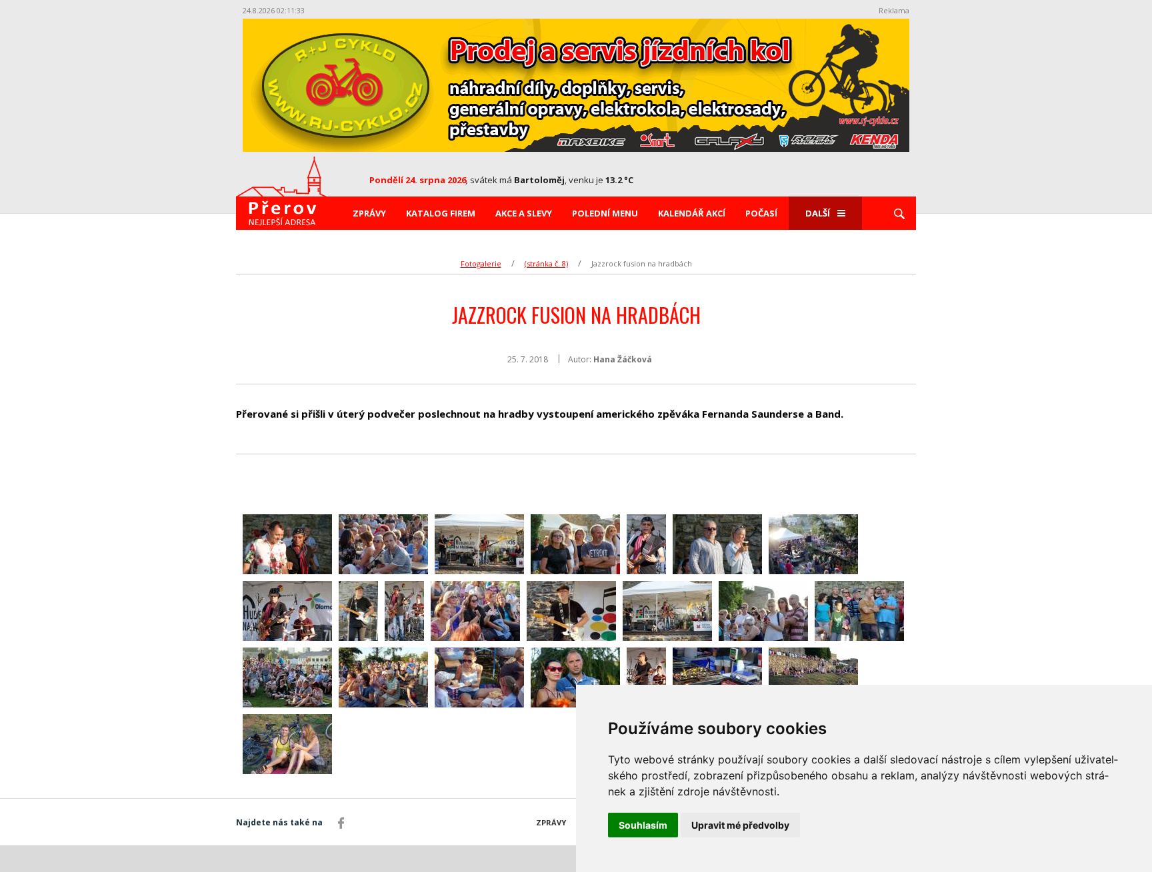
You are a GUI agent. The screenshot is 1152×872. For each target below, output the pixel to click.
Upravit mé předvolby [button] (740, 825)
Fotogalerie (481, 263)
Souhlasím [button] (643, 825)
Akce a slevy (523, 213)
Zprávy (369, 213)
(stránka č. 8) (546, 263)
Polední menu (605, 213)
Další (817, 213)
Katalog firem (440, 213)
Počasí (761, 213)
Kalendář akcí (691, 213)
